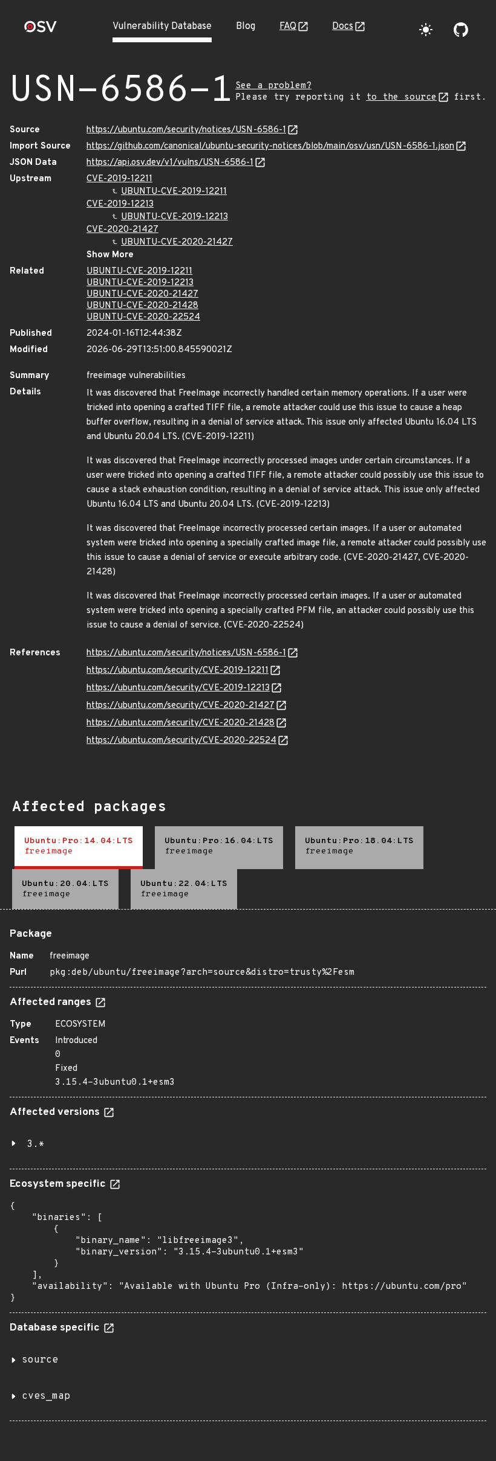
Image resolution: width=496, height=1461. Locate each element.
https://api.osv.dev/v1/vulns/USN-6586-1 (169, 163)
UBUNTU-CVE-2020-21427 (177, 242)
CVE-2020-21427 (122, 230)
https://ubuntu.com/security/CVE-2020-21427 (180, 705)
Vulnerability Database (162, 27)
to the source (401, 97)
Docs (342, 27)
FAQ (287, 27)
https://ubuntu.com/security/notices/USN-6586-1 (186, 130)
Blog (245, 27)
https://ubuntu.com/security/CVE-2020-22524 (181, 741)
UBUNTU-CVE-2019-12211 (174, 191)
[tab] (79, 847)
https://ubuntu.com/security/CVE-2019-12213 (178, 688)
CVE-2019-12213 (120, 204)
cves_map (46, 1396)
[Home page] (40, 30)
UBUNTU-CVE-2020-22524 (143, 317)
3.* (36, 1144)
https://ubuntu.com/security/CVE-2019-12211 (177, 670)
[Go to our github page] (461, 29)
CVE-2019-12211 (119, 179)
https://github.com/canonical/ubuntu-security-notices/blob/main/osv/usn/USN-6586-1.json (270, 146)
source (40, 1360)
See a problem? (273, 86)
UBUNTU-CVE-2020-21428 (142, 306)
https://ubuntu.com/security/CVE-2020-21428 (180, 723)
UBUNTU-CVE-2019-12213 (174, 217)
